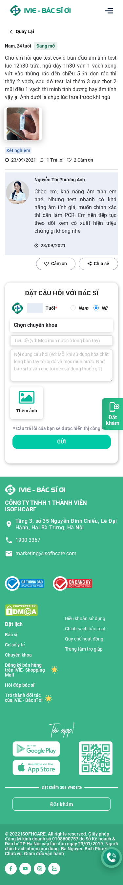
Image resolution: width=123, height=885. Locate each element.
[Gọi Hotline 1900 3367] (111, 857)
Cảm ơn (59, 263)
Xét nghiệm (18, 150)
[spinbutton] (35, 308)
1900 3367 (27, 540)
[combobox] (14, 325)
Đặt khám (61, 804)
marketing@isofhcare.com (45, 553)
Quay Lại (25, 31)
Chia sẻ (101, 263)
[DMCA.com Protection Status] (21, 610)
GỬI (61, 442)
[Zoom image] (23, 124)
